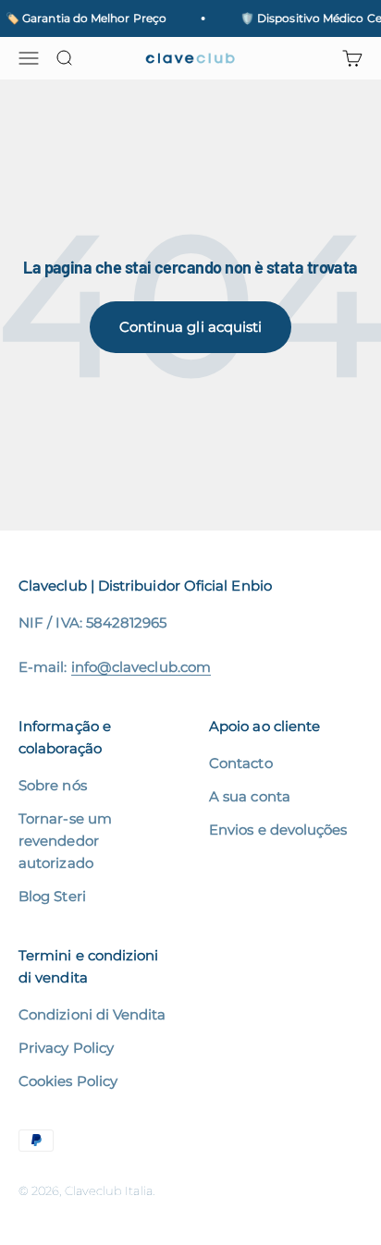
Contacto (241, 763)
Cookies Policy (67, 1081)
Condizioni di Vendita (92, 1014)
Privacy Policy (66, 1047)
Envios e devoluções (278, 829)
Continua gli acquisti (191, 327)
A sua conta (249, 796)
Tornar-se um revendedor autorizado (65, 841)
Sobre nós (52, 785)
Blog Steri (52, 896)
